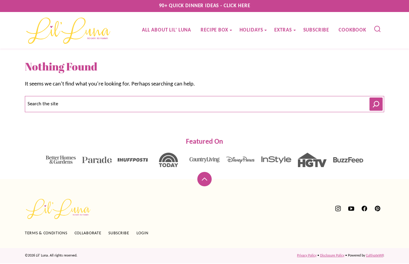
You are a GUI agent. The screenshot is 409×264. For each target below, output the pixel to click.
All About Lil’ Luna (166, 30)
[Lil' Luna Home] (69, 30)
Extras (283, 30)
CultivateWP (374, 255)
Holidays (251, 30)
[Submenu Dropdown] (231, 30)
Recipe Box (214, 30)
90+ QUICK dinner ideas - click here (204, 5)
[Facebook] (364, 208)
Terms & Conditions (46, 233)
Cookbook (352, 30)
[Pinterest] (377, 208)
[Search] (377, 29)
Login (143, 233)
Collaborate (88, 233)
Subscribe (316, 30)
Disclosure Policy (332, 255)
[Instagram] (338, 208)
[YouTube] (351, 208)
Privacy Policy (306, 255)
